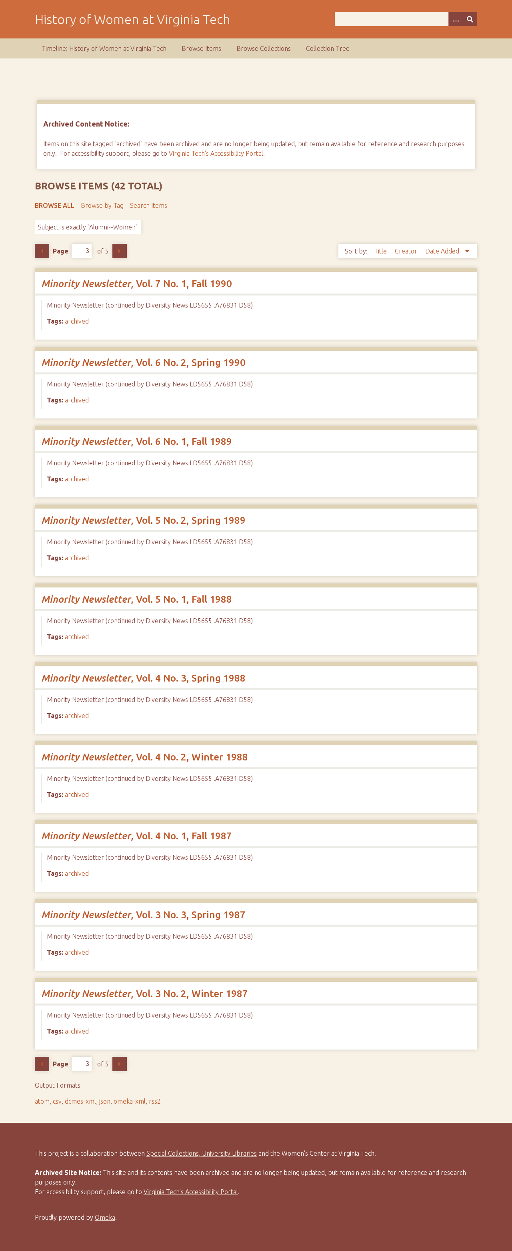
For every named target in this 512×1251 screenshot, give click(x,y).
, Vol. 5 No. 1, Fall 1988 (136, 599)
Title (381, 251)
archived (77, 321)
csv (57, 1101)
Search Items (148, 205)
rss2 (155, 1101)
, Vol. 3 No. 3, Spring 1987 (143, 914)
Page (60, 250)
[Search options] (455, 19)
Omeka (105, 1217)
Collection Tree (328, 48)
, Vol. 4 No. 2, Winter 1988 (144, 757)
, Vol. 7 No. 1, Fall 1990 (136, 283)
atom (42, 1101)
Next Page (119, 251)
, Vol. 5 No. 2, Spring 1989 (143, 520)
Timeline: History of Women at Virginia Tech (104, 48)
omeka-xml (130, 1101)
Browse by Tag (102, 205)
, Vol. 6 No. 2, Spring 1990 (143, 362)
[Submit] (470, 19)
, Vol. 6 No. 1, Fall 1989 (136, 441)
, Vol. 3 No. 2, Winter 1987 (144, 993)
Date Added (443, 251)
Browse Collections (263, 48)
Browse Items (201, 48)
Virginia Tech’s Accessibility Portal (191, 1191)
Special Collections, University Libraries (201, 1153)
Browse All (54, 205)
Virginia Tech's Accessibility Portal (216, 153)
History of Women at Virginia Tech (132, 19)
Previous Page (42, 251)
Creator (407, 251)
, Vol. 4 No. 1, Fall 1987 (136, 836)
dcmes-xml (80, 1101)
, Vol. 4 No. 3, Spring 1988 (143, 678)
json (104, 1101)
